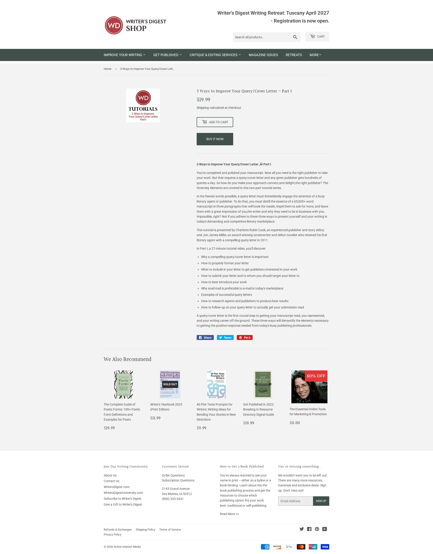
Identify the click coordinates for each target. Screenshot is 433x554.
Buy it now (214, 139)
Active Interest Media (127, 546)
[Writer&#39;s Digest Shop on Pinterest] (317, 529)
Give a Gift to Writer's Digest (123, 504)
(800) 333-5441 (173, 499)
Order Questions (173, 475)
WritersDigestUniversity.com (123, 493)
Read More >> (229, 514)
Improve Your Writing (123, 55)
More (314, 55)
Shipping (203, 107)
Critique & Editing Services (214, 55)
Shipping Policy (145, 529)
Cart (320, 36)
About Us (110, 475)
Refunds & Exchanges (118, 529)
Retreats (294, 55)
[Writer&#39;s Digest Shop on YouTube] (324, 529)
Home (107, 69)
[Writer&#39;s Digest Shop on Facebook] (309, 529)
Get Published (166, 55)
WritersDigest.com (116, 487)
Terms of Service (170, 529)
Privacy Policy (112, 534)
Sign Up (321, 501)
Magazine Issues (263, 55)
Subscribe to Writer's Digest (122, 498)
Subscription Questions (178, 480)
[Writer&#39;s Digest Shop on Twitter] (301, 529)
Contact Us (111, 481)
